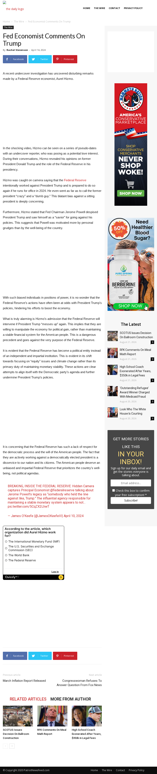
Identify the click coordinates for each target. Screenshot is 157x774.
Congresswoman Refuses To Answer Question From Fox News (79, 683)
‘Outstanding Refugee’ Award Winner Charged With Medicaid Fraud (135, 392)
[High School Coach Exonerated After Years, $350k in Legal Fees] (87, 716)
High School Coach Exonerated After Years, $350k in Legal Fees (86, 734)
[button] (149, 8)
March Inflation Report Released (24, 681)
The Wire (99, 8)
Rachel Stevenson (17, 49)
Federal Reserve (75, 180)
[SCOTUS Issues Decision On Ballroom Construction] (18, 716)
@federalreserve (62, 490)
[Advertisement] (52, 115)
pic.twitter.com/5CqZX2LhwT (28, 506)
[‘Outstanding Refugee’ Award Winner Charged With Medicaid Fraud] (113, 391)
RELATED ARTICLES (28, 699)
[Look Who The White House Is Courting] (113, 412)
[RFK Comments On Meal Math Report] (52, 716)
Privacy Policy (133, 8)
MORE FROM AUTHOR (70, 699)
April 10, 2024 (74, 516)
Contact (114, 8)
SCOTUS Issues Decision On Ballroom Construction (16, 734)
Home (86, 8)
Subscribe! (131, 500)
